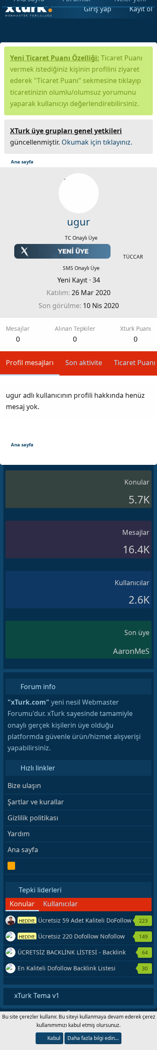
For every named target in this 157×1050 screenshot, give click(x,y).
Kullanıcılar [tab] (60, 903)
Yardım (19, 833)
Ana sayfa (23, 849)
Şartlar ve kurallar (36, 801)
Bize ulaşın (24, 785)
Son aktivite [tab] (83, 362)
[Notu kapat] (143, 129)
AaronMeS (131, 651)
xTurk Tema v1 (36, 995)
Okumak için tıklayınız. (97, 142)
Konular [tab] (22, 903)
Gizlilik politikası (33, 817)
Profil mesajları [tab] (30, 362)
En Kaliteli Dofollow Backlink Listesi (67, 968)
